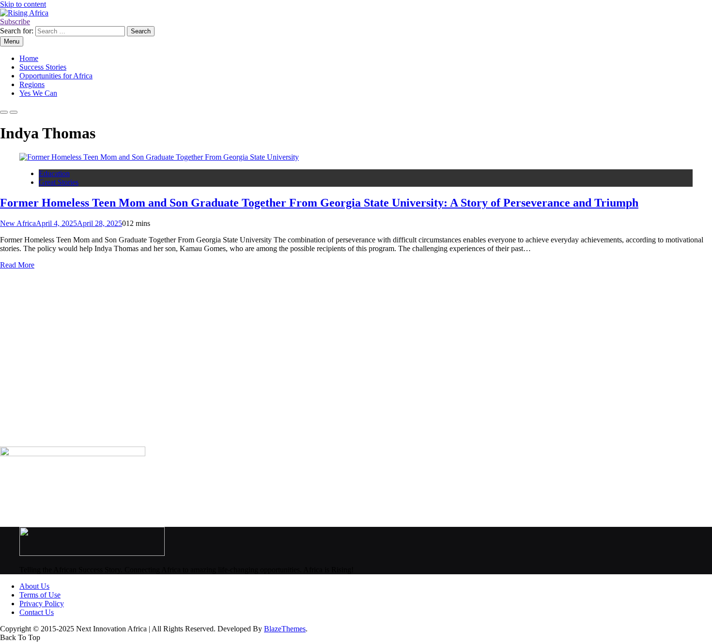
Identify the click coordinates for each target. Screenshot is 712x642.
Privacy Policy (41, 603)
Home (28, 58)
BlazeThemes (285, 629)
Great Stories (58, 182)
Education (54, 173)
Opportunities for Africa (56, 76)
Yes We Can (38, 93)
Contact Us (36, 612)
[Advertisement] (290, 362)
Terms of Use (40, 595)
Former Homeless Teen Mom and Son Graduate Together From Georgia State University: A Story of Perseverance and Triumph (319, 202)
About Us (34, 586)
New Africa (18, 223)
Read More (17, 265)
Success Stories (42, 67)
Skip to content (23, 4)
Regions (32, 84)
